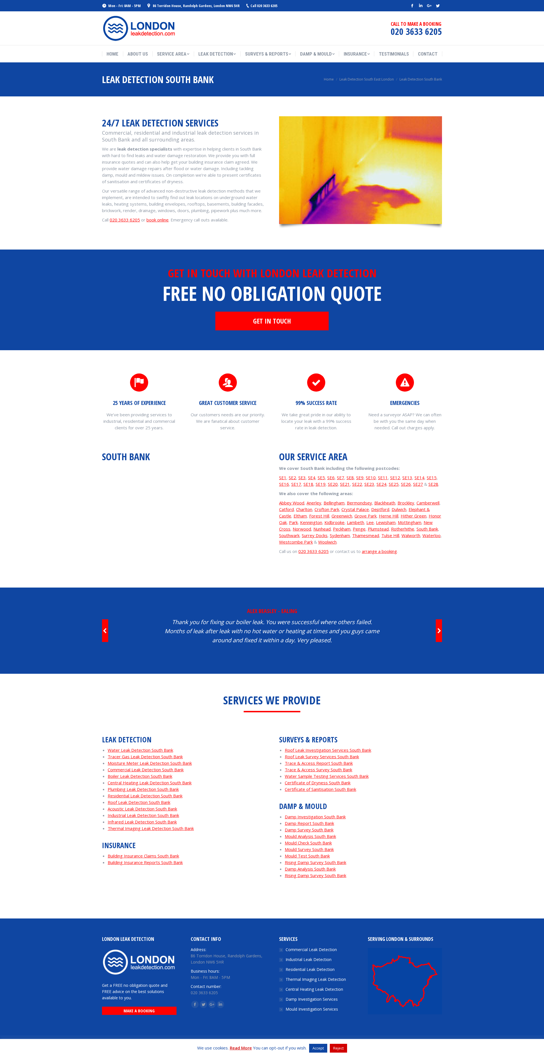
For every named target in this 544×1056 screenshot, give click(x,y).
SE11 (383, 477)
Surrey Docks (315, 535)
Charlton (304, 509)
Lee (370, 522)
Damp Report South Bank (309, 823)
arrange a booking (379, 551)
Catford (286, 509)
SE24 (381, 484)
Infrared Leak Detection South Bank (142, 822)
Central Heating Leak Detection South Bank (150, 782)
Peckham (341, 529)
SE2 (292, 477)
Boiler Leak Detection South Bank (140, 776)
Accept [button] (318, 1048)
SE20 (333, 484)
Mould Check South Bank (308, 843)
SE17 (296, 484)
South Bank (427, 529)
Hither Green (413, 516)
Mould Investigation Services (312, 1009)
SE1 (282, 477)
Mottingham (409, 522)
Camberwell (427, 503)
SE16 (284, 484)
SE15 (432, 477)
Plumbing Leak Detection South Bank (143, 789)
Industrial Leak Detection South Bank (143, 815)
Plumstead (378, 529)
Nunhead (322, 529)
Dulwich (399, 509)
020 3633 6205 (125, 220)
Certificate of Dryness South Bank (317, 782)
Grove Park (365, 516)
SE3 (302, 477)
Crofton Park (326, 509)
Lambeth (355, 522)
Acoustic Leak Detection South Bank (142, 809)
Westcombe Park (296, 542)
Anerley (314, 503)
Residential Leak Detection (310, 969)
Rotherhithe (402, 529)
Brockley (406, 503)
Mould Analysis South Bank (310, 836)
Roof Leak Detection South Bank (139, 802)
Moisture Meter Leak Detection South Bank (150, 763)
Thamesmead (365, 535)
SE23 (369, 484)
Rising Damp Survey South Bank (315, 862)
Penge (359, 529)
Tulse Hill (390, 535)
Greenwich (342, 516)
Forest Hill (319, 516)
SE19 (321, 484)
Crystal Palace (355, 509)
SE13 (407, 477)
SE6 (331, 477)
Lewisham (386, 522)
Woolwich (327, 542)
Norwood (302, 529)
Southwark (289, 535)
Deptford (380, 509)
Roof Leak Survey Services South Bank (322, 756)
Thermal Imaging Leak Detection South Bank (151, 828)
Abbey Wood (291, 503)
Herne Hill (388, 516)
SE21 (345, 484)
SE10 (371, 477)
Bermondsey (359, 503)
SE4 (311, 477)
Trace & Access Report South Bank (319, 763)
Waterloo (431, 535)
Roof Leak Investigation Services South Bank (328, 750)
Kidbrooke (334, 522)
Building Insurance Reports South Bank (145, 862)
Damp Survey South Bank (309, 830)
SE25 (394, 484)
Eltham (300, 516)
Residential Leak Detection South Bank (145, 796)
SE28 (433, 484)
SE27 (418, 484)
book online (157, 220)
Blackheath (384, 503)
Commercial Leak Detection (311, 949)
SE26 (406, 484)
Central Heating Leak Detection (314, 989)
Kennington (311, 522)
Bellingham (334, 503)
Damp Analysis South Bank (310, 869)
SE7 (340, 477)
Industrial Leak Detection (309, 959)
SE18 (308, 484)
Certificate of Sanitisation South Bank (320, 789)
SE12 (395, 477)
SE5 (321, 477)
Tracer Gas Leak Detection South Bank (145, 756)
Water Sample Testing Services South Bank (327, 776)
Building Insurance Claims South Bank (143, 856)
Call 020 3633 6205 (263, 5)
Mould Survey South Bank (309, 849)
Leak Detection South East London (366, 79)
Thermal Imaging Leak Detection (316, 979)
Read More (241, 1048)
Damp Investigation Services (312, 999)
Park (293, 522)
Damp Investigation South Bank (315, 817)
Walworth (410, 535)
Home (329, 79)
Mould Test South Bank (307, 856)
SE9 (360, 477)
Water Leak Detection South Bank (140, 750)
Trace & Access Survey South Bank (318, 769)
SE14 (419, 477)
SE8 (350, 477)
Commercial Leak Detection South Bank (146, 769)
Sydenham (340, 535)
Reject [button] (338, 1048)
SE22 (357, 484)
